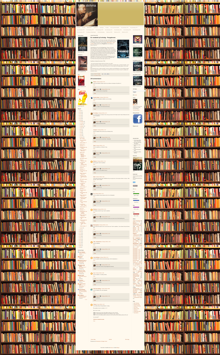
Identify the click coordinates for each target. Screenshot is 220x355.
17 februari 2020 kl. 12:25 (105, 296)
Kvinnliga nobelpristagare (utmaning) (137, 262)
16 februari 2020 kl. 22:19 (105, 185)
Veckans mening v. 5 (83, 226)
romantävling (135, 278)
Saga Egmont (136, 312)
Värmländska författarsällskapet (137, 296)
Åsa (94, 193)
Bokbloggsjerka (136, 224)
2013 (80, 239)
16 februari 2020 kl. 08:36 (104, 97)
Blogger (118, 347)
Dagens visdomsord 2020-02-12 (83, 195)
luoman (112, 347)
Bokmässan (134, 225)
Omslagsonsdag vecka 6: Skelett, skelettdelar (83, 212)
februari (81, 137)
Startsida (78, 27)
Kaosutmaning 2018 (81, 29)
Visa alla (86, 299)
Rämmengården (96, 224)
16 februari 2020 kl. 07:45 (100, 81)
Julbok (138, 247)
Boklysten (95, 161)
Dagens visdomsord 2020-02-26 (83, 150)
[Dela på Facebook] (107, 74)
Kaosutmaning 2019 (90, 29)
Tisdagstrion (139, 286)
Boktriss (134, 230)
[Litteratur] (135, 94)
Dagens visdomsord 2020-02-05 (83, 215)
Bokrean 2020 (82, 152)
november (82, 123)
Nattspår (81, 200)
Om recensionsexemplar (114, 27)
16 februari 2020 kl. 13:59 (100, 145)
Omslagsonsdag (136, 276)
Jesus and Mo (139, 245)
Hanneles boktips (96, 97)
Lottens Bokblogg (96, 257)
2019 (80, 229)
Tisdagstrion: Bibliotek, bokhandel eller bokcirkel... (83, 155)
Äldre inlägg (127, 339)
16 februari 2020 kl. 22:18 (105, 137)
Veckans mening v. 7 (83, 186)
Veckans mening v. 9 (83, 142)
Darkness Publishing (137, 305)
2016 (80, 234)
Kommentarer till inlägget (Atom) (101, 341)
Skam (134, 279)
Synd (138, 282)
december (81, 121)
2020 (80, 120)
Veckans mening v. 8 (83, 166)
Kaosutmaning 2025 (81, 32)
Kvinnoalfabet (137, 263)
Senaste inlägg (93, 339)
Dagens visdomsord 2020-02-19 (83, 174)
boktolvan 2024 (136, 229)
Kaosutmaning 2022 (118, 29)
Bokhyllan (81, 256)
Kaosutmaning (135, 248)
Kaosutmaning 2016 (124, 27)
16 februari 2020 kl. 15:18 (101, 161)
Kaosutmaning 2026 (136, 259)
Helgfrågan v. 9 (82, 145)
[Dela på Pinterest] (108, 74)
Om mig (83, 27)
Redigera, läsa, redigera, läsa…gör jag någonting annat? (83, 291)
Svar (95, 87)
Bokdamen (95, 209)
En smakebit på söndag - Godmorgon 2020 (83, 163)
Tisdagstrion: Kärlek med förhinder (83, 198)
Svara (94, 84)
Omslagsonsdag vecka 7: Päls (83, 193)
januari (81, 228)
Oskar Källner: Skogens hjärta (83, 277)
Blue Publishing (136, 303)
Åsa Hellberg (81, 295)
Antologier (102, 27)
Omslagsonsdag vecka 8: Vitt (83, 171)
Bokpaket (140, 225)
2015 (80, 236)
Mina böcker (89, 27)
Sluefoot (80, 257)
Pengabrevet (82, 167)
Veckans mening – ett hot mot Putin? (82, 262)
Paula (94, 176)
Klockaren (134, 261)
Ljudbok (139, 266)
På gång (107, 27)
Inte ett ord (82, 208)
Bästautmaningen (135, 232)
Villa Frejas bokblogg (97, 288)
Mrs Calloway (95, 113)
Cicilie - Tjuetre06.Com (97, 241)
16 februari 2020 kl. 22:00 (99, 272)
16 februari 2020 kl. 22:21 (105, 280)
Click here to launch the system (98, 319)
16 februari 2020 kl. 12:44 (105, 89)
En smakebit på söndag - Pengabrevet (82, 184)
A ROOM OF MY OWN (82, 284)
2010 (80, 244)
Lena (94, 273)
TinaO (94, 145)
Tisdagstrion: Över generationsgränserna (83, 176)
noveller (138, 272)
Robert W (98, 89)
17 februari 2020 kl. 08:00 (105, 288)
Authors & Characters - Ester (83, 202)
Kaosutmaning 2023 (127, 29)
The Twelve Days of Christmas (137, 284)
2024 (80, 113)
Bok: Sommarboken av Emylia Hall (82, 268)
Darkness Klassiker (136, 236)
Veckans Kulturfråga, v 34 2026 (82, 253)
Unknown (95, 304)
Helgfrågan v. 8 (82, 169)
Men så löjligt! (82, 138)
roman (134, 277)
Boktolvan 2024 (125, 32)
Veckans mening (137, 292)
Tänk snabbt (135, 289)
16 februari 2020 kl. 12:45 (105, 104)
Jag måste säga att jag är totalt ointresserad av (83, 297)
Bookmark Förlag (137, 304)
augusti (81, 127)
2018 (80, 231)
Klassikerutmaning (101, 32)
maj (81, 132)
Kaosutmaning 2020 (99, 29)
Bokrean (138, 226)
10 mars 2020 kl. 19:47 (100, 304)
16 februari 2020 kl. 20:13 (104, 257)
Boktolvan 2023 (117, 32)
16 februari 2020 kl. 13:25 (101, 129)
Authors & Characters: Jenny (83, 160)
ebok (140, 236)
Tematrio (134, 283)
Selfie (140, 278)
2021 (80, 118)
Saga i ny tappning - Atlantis (83, 140)
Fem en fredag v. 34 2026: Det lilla (82, 286)
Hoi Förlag (136, 307)
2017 (80, 233)
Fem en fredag (137, 240)
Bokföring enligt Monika (82, 266)
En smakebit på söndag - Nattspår (83, 205)
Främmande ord (136, 242)
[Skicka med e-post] (104, 74)
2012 (80, 240)
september (82, 126)
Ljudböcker (96, 27)
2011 (80, 242)
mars (81, 135)
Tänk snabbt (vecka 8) (83, 179)
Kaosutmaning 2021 (108, 29)
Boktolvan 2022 (109, 32)
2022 (80, 116)
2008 (80, 247)
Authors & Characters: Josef (83, 181)
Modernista (136, 310)
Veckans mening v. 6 (83, 206)
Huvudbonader (135, 244)
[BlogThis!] (105, 74)
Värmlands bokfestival (136, 295)
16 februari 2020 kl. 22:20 (105, 233)
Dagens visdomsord (136, 234)
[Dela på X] (106, 74)
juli (80, 129)
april (81, 134)
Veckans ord (138, 294)
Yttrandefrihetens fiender (138, 297)
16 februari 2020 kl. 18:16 (101, 209)
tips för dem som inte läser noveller (82, 272)
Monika (94, 81)
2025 (80, 112)
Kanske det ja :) (82, 144)
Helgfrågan (136, 243)
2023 (80, 115)
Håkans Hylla (81, 275)
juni (81, 130)
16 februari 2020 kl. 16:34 (99, 193)
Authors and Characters (136, 220)
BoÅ (139, 230)
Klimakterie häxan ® (82, 260)
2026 (80, 110)
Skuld (139, 279)
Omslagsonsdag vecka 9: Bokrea (83, 148)
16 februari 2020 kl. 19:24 (103, 224)
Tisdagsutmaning (136, 288)
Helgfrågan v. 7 (82, 188)
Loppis (134, 267)
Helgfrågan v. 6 (82, 209)
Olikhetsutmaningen (136, 275)
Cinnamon (95, 129)
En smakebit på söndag (97, 75)
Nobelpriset (140, 271)
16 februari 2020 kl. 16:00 (100, 176)
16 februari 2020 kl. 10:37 (102, 113)
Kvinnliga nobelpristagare (91, 32)
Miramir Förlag (136, 308)
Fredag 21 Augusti (82, 281)
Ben (139, 221)
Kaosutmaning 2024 (136, 29)
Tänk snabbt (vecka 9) (83, 158)
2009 (80, 245)
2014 (80, 237)
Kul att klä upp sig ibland (83, 190)
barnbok (134, 221)
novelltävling (135, 273)
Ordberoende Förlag (137, 311)
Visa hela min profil (136, 110)
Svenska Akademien (137, 280)
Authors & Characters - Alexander (83, 220)
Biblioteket (134, 222)
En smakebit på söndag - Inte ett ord (83, 223)
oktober (81, 124)
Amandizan (81, 280)
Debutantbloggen (82, 289)
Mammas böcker (135, 270)
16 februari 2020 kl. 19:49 (106, 241)
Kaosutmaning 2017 (134, 27)
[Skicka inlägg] (102, 73)
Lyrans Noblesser (82, 252)
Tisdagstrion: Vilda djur (83, 218)
